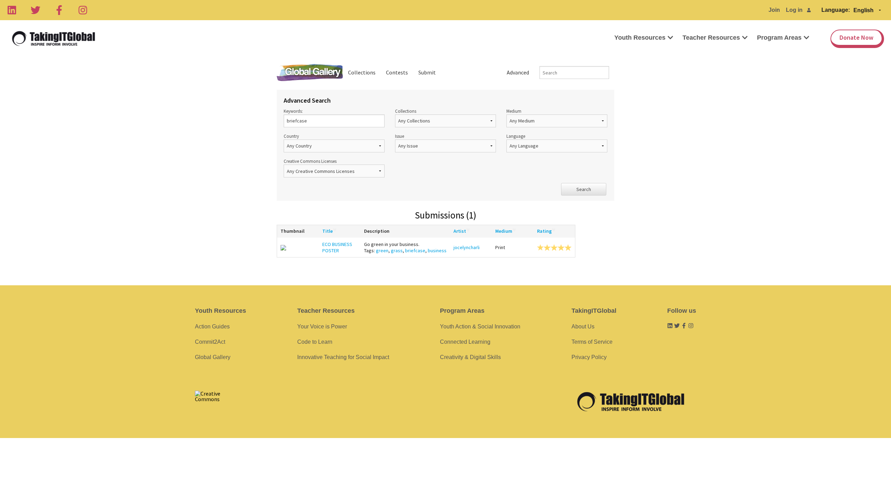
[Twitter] (35, 10)
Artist (460, 231)
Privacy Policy (589, 357)
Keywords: (293, 111)
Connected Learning (465, 342)
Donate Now (856, 37)
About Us (582, 326)
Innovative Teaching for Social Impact (343, 357)
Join (774, 10)
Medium (513, 111)
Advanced (518, 72)
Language (515, 136)
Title (327, 231)
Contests (397, 72)
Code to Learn (314, 342)
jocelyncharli (467, 247)
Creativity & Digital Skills (470, 357)
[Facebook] (59, 10)
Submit (427, 72)
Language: (835, 10)
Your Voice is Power (322, 326)
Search (583, 189)
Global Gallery (310, 72)
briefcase (415, 250)
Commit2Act (210, 342)
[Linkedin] (12, 10)
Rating (544, 231)
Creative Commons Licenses (310, 161)
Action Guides (212, 326)
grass (397, 250)
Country (291, 136)
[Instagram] (83, 10)
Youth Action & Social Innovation (480, 326)
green (382, 250)
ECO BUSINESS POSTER (337, 247)
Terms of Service (592, 342)
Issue (399, 136)
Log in (794, 10)
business (437, 250)
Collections (362, 72)
